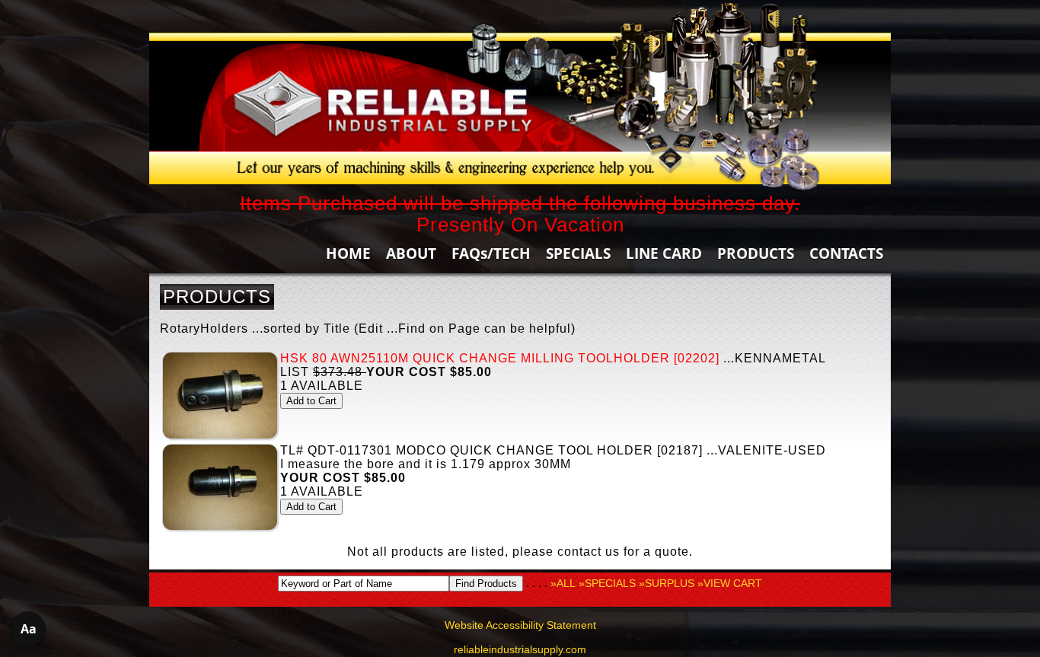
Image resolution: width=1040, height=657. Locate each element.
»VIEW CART (729, 583)
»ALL (563, 583)
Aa (29, 628)
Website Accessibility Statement (520, 625)
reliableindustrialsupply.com (520, 649)
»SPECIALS (607, 583)
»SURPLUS (666, 583)
